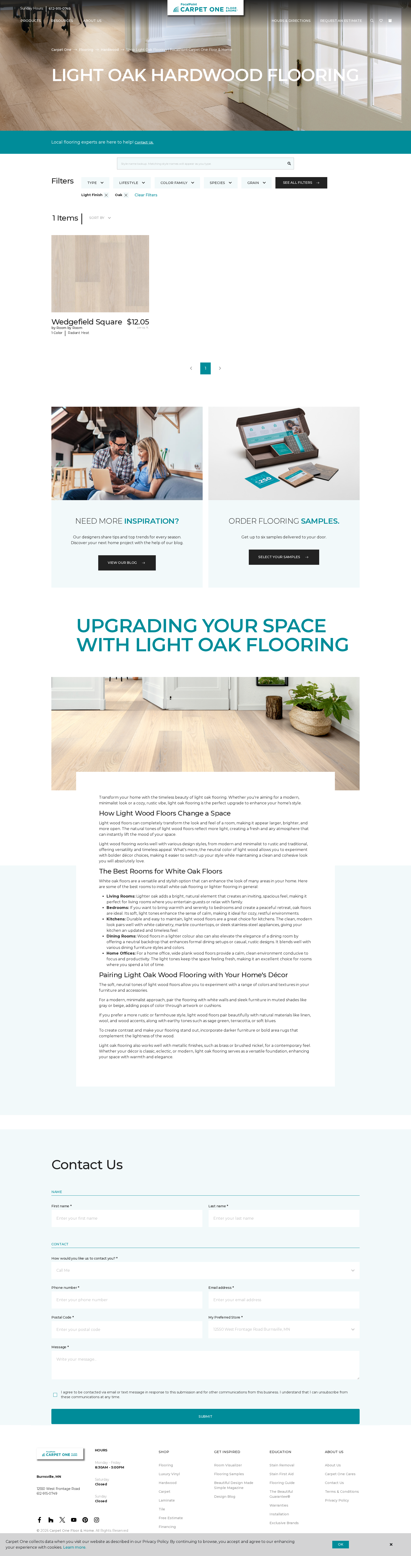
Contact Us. (144, 142)
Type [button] (92, 183)
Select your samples (279, 557)
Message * (59, 1347)
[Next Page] (220, 368)
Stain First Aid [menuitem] (281, 1474)
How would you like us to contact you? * (84, 1258)
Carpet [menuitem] (164, 1491)
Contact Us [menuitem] (334, 1483)
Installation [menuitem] (279, 1514)
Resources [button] (62, 21)
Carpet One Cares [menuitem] (340, 1474)
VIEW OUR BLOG (122, 563)
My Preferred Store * (225, 1317)
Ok (340, 1544)
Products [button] (30, 21)
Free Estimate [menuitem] (171, 1518)
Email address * (221, 1287)
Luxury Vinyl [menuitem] (169, 1474)
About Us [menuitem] (333, 1465)
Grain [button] (253, 183)
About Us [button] (92, 21)
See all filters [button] (297, 182)
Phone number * (65, 1287)
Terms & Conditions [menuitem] (342, 1491)
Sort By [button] (96, 218)
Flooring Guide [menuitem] (282, 1483)
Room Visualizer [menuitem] (228, 1465)
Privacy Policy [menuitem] (337, 1500)
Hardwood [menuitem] (167, 1483)
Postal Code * (62, 1317)
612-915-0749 (60, 8)
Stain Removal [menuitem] (281, 1465)
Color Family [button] (174, 183)
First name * (61, 1206)
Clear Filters (146, 195)
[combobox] (201, 163)
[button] (372, 21)
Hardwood (110, 50)
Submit (205, 1416)
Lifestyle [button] (128, 183)
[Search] (289, 163)
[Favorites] (381, 21)
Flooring (86, 50)
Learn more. (74, 1547)
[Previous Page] (191, 368)
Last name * (218, 1206)
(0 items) (390, 20)
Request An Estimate (341, 21)
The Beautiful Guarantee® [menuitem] (281, 1494)
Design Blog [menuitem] (224, 1496)
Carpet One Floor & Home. (72, 1530)
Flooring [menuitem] (166, 1465)
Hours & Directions (291, 21)
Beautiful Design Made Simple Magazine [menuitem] (233, 1485)
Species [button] (217, 183)
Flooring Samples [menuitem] (229, 1474)
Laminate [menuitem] (167, 1500)
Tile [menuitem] (162, 1509)
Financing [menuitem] (167, 1527)
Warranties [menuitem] (278, 1505)
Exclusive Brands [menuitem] (284, 1523)
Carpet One (61, 50)
